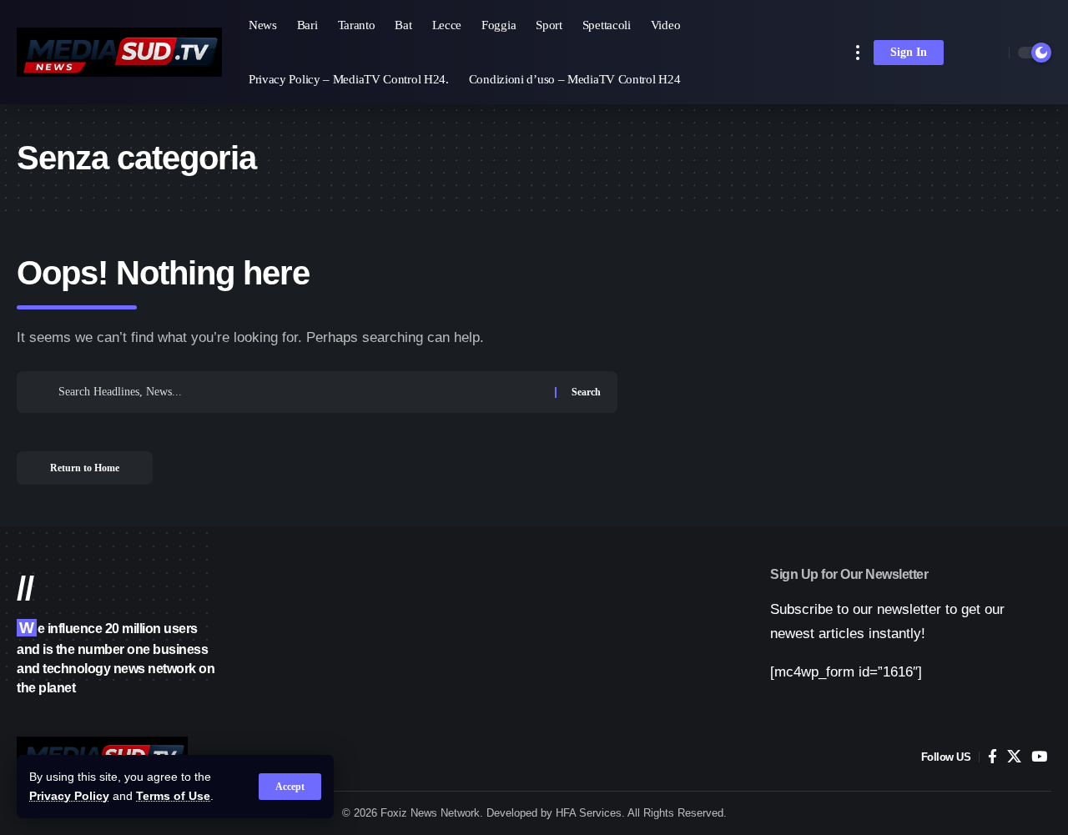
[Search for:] (300, 392)
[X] (1014, 757)
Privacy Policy (69, 796)
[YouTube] (1039, 757)
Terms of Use (173, 796)
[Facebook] (992, 757)
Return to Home (84, 468)
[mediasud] (119, 53)
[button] (290, 786)
